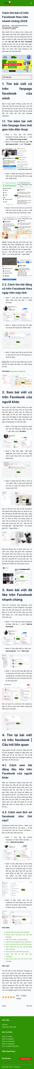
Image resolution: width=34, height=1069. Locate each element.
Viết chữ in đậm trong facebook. (17, 939)
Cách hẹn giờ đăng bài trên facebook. (19, 942)
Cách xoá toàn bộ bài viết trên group (18, 944)
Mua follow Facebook (17, 371)
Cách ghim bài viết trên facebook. (17, 951)
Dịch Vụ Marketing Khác (10, 1046)
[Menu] (31, 3)
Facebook (13, 28)
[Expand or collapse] (30, 77)
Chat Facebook (26, 1059)
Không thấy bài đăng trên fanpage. (18, 932)
